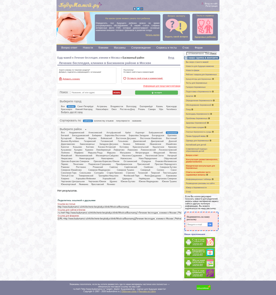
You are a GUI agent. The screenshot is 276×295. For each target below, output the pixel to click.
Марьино (111, 152)
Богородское (158, 135)
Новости (88, 47)
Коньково (77, 147)
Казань (159, 106)
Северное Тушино (125, 170)
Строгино (130, 173)
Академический (76, 132)
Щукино (113, 181)
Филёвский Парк (131, 175)
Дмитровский (157, 141)
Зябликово (140, 144)
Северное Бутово (168, 167)
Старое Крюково (115, 173)
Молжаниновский (84, 155)
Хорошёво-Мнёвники (86, 178)
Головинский (107, 141)
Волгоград (131, 106)
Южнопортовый (68, 184)
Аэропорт (140, 132)
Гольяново (123, 141)
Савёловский (130, 167)
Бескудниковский (80, 135)
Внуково (92, 138)
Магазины (120, 47)
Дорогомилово (68, 144)
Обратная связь (129, 291)
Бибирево (96, 135)
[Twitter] (138, 8)
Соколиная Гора (68, 173)
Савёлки (114, 167)
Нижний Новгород (83, 109)
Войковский (106, 138)
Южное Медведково (148, 181)
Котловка (124, 147)
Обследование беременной (199, 105)
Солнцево (99, 173)
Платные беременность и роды (199, 132)
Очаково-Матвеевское (166, 161)
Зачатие (190, 96)
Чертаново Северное (167, 178)
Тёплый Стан (67, 175)
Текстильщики (170, 173)
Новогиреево (107, 158)
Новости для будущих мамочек (200, 66)
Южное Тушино (169, 181)
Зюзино (126, 144)
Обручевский (170, 158)
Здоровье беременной (196, 123)
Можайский (66, 155)
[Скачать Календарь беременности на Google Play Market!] (201, 252)
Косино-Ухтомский (107, 147)
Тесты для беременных (196, 83)
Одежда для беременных (197, 141)
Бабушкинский (156, 132)
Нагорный (172, 155)
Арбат (128, 132)
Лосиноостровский (168, 150)
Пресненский (143, 164)
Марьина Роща (95, 152)
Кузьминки (66, 150)
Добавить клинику (71, 79)
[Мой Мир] (141, 8)
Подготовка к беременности (199, 92)
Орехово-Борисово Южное (106, 161)
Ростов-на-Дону (127, 109)
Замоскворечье (87, 144)
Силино (160, 170)
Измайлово (171, 144)
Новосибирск (102, 109)
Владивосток (117, 106)
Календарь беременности (198, 114)
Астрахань (102, 106)
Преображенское (124, 164)
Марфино (78, 152)
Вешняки (80, 138)
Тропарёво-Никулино (108, 175)
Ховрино (65, 178)
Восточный (171, 138)
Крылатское (158, 147)
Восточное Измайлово (151, 138)
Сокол (174, 170)
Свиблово (148, 167)
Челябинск (171, 109)
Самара (152, 109)
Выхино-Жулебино (70, 141)
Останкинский (130, 161)
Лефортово (119, 150)
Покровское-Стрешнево (99, 164)
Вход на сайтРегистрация (211, 4)
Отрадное (146, 161)
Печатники (78, 164)
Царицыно (127, 178)
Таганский (143, 173)
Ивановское (155, 144)
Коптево (90, 147)
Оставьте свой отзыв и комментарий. (145, 78)
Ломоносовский (148, 150)
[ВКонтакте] (134, 8)
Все (63, 106)
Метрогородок (142, 152)
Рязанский (98, 167)
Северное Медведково (99, 170)
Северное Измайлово (71, 170)
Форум (199, 47)
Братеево (172, 135)
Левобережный (103, 150)
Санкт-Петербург (85, 106)
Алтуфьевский (114, 132)
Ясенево (111, 184)
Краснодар (171, 106)
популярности (123, 121)
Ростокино (81, 167)
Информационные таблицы (199, 179)
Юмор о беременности (196, 187)
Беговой (65, 135)
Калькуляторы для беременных (199, 79)
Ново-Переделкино (148, 158)
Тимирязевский (86, 175)
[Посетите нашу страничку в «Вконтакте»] (201, 58)
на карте (158, 93)
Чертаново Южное (97, 181)
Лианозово (132, 150)
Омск (114, 109)
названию (136, 121)
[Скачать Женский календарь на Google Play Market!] (201, 263)
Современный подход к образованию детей (196, 150)
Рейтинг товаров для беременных (201, 74)
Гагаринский (90, 141)
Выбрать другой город (72, 112)
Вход (171, 57)
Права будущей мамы (196, 136)
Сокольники (85, 173)
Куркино (89, 150)
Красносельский (141, 147)
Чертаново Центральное (73, 181)
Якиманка (83, 184)
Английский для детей (196, 145)
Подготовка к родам (195, 127)
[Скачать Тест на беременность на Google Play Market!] (201, 273)
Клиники (103, 47)
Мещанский (159, 152)
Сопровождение (141, 47)
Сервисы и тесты (166, 47)
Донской (173, 141)
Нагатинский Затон (155, 155)
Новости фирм (192, 70)
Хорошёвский (109, 178)
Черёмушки (144, 178)
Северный (145, 170)
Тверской (155, 173)
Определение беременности (199, 100)
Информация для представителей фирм (161, 86)
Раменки (65, 167)
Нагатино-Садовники (132, 155)
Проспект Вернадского (166, 164)
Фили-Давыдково (153, 175)
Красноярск (66, 109)
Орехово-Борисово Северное (75, 161)
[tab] (71, 129)
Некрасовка (66, 158)
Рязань (141, 109)
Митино (173, 152)
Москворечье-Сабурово (107, 155)
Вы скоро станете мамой (197, 62)
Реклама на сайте (147, 291)
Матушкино (125, 152)
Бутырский (66, 138)
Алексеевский (95, 132)
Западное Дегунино (108, 144)
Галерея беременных (196, 87)
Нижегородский (86, 158)
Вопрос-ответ (69, 47)
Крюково (172, 147)
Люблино (65, 152)
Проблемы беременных (197, 118)
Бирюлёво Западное (139, 135)
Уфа (161, 109)
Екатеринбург (146, 106)
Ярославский (97, 184)
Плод (188, 109)
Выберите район (71, 129)
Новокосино (126, 158)
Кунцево (78, 150)
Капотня (65, 147)
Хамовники (171, 175)
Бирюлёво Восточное (115, 135)
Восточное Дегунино (126, 138)
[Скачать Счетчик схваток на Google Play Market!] (201, 242)
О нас (185, 47)
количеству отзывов (104, 121)
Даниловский (139, 141)
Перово (64, 164)
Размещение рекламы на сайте (200, 183)
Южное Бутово (128, 181)
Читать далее (153, 35)
